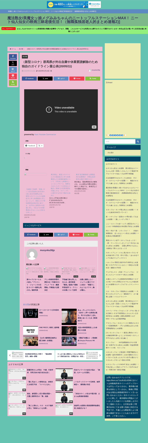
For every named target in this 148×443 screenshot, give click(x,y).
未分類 (25, 56)
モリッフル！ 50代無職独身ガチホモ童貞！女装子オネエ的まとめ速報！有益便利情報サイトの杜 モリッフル (122, 345)
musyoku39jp (96, 70)
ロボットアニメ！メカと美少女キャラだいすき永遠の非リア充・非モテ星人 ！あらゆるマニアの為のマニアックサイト (122, 255)
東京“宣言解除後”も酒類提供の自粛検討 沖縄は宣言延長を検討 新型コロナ (85, 177)
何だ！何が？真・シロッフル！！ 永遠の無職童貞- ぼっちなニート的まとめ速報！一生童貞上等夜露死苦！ (122, 233)
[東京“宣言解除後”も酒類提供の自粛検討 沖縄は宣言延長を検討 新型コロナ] (86, 184)
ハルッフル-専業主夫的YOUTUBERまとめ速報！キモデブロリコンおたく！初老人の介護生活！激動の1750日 (122, 265)
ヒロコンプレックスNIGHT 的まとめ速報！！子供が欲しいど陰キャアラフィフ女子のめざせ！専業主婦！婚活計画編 (122, 367)
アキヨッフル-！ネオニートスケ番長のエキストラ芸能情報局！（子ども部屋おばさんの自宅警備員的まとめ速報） (122, 325)
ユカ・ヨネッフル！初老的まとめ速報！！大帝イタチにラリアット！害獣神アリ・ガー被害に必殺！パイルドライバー (122, 294)
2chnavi (109, 82)
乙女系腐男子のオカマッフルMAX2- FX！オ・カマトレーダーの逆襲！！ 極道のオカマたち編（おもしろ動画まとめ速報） (122, 180)
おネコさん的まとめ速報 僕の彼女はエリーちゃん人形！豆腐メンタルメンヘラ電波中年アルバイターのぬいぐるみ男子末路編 (122, 170)
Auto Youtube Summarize (45, 134)
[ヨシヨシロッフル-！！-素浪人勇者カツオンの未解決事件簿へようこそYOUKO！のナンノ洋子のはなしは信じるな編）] (122, 335)
